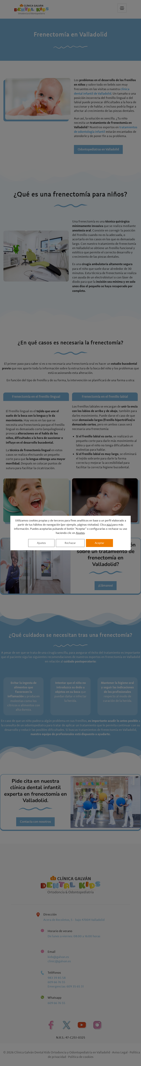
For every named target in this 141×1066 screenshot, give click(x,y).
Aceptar (99, 543)
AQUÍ (109, 525)
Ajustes (80, 533)
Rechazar (70, 543)
